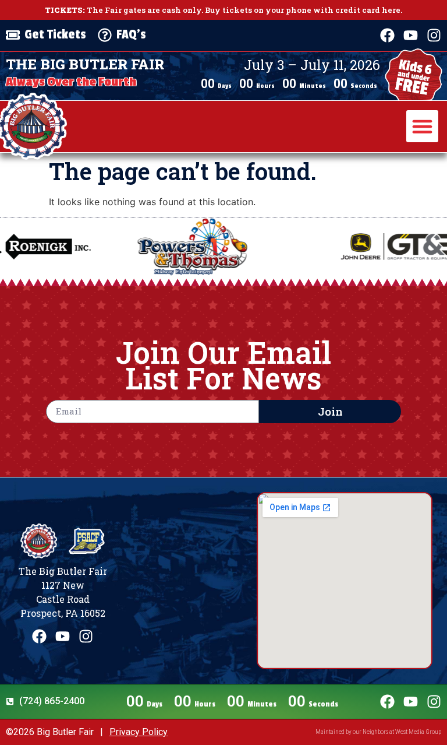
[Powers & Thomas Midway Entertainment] (160, 246)
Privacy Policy (138, 731)
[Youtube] (410, 35)
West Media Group (418, 732)
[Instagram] (434, 35)
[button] (422, 126)
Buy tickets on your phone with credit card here (302, 10)
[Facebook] (387, 35)
